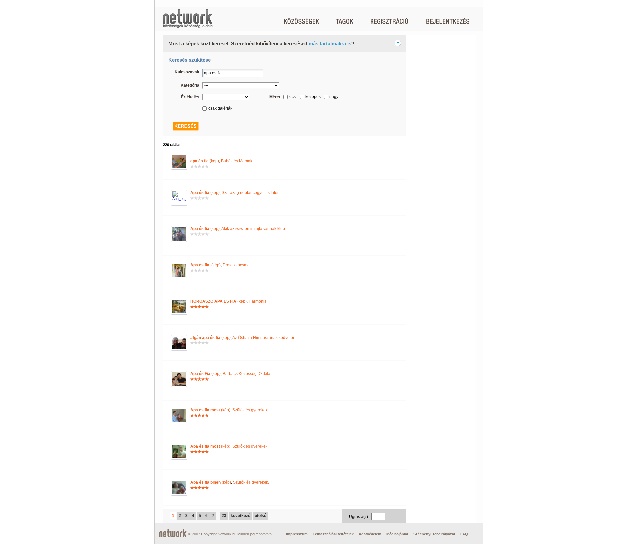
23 (224, 515)
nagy (333, 96)
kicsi (293, 96)
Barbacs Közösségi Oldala (246, 373)
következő (240, 515)
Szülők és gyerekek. (250, 410)
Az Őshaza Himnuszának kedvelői (263, 337)
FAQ (464, 534)
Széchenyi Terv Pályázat (434, 534)
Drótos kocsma (236, 265)
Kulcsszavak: (188, 72)
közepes (313, 96)
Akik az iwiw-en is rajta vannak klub (253, 228)
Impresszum (297, 534)
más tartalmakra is (330, 43)
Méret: (275, 97)
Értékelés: (191, 97)
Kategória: (191, 85)
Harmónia (257, 301)
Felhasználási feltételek (333, 534)
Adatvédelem (370, 534)
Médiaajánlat (397, 534)
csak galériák (220, 108)
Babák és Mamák (236, 161)
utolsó (260, 515)
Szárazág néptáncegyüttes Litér (250, 192)
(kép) (204, 161)
